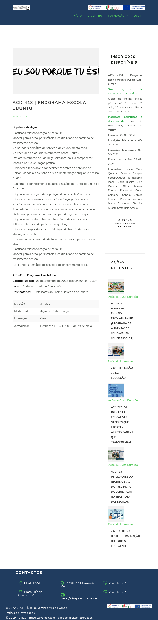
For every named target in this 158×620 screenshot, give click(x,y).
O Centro (95, 15)
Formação (116, 15)
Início (77, 15)
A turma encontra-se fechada (125, 223)
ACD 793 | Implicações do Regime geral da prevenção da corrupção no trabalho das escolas (122, 487)
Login (138, 15)
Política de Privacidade (20, 613)
